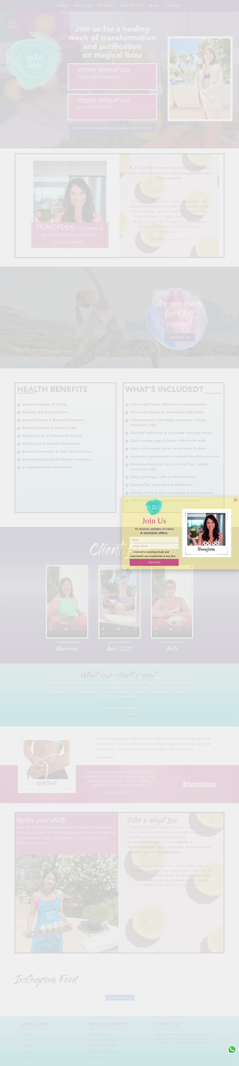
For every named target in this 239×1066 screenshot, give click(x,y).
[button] (235, 500)
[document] (119, 533)
